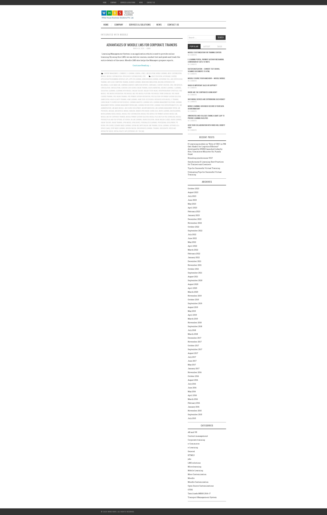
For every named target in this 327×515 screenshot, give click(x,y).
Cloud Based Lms (114, 85)
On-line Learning (136, 119)
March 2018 (193, 334)
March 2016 (193, 399)
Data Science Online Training (138, 88)
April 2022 (192, 246)
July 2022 (192, 234)
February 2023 (194, 211)
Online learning (176, 119)
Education (104, 90)
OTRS (143, 76)
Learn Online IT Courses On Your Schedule (115, 102)
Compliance (152, 85)
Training (156, 128)
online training (117, 122)
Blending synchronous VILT (200, 158)
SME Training (153, 125)
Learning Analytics (136, 102)
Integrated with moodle (162, 99)
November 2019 (195, 296)
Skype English (143, 125)
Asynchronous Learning (150, 79)
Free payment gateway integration (139, 96)
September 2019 (195, 303)
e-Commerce (123, 73)
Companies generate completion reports (134, 85)
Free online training (120, 96)
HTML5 (143, 73)
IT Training (174, 99)
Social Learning (163, 125)
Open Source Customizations (132, 76)
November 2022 (195, 223)
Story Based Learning (118, 128)
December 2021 (194, 261)
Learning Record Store (146, 105)
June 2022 (192, 238)
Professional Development (166, 122)
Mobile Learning (161, 73)
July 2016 (192, 384)
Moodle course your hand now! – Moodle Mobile (206, 78)
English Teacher (137, 90)
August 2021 (193, 276)
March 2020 (193, 292)
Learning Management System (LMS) (125, 105)
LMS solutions (150, 73)
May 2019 (192, 311)
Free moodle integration (115, 93)
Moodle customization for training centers (204, 52)
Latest (206, 46)
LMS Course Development (133, 108)
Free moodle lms (129, 93)
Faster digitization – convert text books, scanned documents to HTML (204, 70)
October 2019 (193, 299)
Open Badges (127, 122)
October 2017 (193, 345)
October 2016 (193, 376)
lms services (119, 111)
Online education (148, 119)
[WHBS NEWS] (117, 14)
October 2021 (193, 269)
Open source (136, 122)
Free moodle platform (143, 93)
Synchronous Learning (144, 128)
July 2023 (192, 196)
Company (113, 2)
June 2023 (192, 200)
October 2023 (193, 188)
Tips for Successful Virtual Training (204, 168)
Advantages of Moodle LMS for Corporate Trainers (142, 44)
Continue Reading (142, 65)
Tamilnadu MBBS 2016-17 (199, 493)
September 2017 (195, 349)
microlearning (175, 111)
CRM (171, 85)
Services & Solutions (127, 2)
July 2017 (192, 357)
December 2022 (194, 219)
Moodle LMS (173, 114)
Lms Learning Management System (166, 108)
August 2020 (193, 284)
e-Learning (131, 73)
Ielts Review (150, 99)
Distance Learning (167, 88)
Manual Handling (129, 111)
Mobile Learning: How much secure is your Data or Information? (206, 107)
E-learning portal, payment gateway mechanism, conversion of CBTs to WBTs (206, 60)
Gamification (105, 99)
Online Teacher (106, 122)
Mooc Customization (175, 73)
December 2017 (194, 338)
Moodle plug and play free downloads (162, 117)
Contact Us (151, 2)
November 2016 (195, 372)
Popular (194, 46)
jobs (189, 459)
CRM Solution (105, 88)
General (138, 73)
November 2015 (195, 410)
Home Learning (132, 99)
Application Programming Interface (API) (115, 79)
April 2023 (192, 207)
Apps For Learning (135, 79)
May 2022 (192, 242)
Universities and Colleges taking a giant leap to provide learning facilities (206, 116)
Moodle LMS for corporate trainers (113, 117)
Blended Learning (135, 82)
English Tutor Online (151, 90)
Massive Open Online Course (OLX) (147, 111)
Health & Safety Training (118, 99)
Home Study (141, 99)
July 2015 (192, 418)
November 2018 (195, 322)
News (141, 2)
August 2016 (193, 380)
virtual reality (119, 131)
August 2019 (193, 307)
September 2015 (195, 414)
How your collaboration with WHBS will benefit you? (206, 126)
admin (148, 48)
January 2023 (194, 215)
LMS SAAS (111, 111)
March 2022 (193, 250)
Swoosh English (131, 128)
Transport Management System (202, 497)
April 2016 (192, 395)
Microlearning (194, 466)
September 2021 (195, 273)
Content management (111, 73)
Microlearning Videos (108, 114)
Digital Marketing (154, 88)
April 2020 (192, 288)
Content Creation (163, 85)
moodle (118, 114)
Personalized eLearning (149, 122)
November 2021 (195, 265)
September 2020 (195, 280)
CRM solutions (115, 88)
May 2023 (192, 204)
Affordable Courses (170, 76)
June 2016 (192, 387)
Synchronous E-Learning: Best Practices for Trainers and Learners (206, 163)
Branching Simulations (149, 82)
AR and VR (192, 432)
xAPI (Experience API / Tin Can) (134, 131)
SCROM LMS (135, 125)
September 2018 (195, 326)
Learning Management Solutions (164, 102)
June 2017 (192, 361)
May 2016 (192, 391)
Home (104, 2)
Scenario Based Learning (122, 125)
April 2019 (192, 315)
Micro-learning (164, 111)
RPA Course (110, 125)
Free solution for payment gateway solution (166, 96)
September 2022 (195, 230)
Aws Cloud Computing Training (117, 82)
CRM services (177, 85)
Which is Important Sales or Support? (202, 85)
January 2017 (194, 368)
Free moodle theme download (161, 93)
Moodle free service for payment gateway (155, 114)
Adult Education (156, 76)
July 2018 (192, 330)
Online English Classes (162, 119)
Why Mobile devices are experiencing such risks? (206, 99)
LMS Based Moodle (118, 108)
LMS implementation (148, 108)
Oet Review (126, 119)
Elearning (112, 90)
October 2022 (193, 227)
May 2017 (192, 364)
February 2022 (194, 253)
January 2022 (194, 257)
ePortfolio (174, 90)
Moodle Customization (114, 76)
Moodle (103, 76)
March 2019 (193, 319)
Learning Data (148, 102)
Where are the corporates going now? (202, 92)
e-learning (177, 88)
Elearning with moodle (123, 90)
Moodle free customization (131, 114)
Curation (124, 88)
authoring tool (164, 79)
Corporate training (196, 440)
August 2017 (193, 353)
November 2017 (195, 341)
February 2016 (194, 403)
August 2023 (193, 192)
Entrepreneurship (164, 90)
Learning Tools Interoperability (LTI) (166, 105)
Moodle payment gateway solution (137, 117)
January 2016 (193, 407)
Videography (164, 128)
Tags (219, 46)
